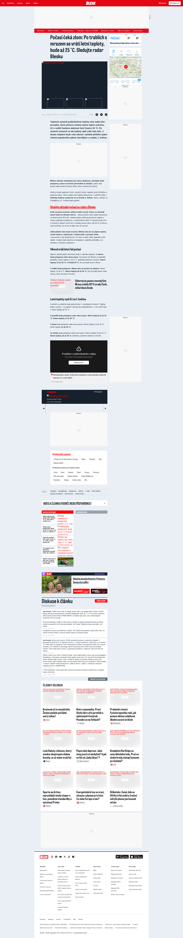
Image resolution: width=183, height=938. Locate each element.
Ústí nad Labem (59, 476)
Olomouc (96, 472)
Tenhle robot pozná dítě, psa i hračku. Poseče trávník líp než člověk (49, 561)
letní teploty (96, 491)
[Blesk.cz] (91, 3)
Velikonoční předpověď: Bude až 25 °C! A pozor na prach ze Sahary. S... (49, 529)
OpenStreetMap (130, 77)
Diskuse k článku (57, 600)
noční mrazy (79, 493)
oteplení (53, 491)
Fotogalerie (51, 392)
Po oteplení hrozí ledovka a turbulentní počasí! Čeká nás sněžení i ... (49, 551)
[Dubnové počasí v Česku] (53, 63)
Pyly (100, 459)
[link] (52, 856)
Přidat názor (101, 601)
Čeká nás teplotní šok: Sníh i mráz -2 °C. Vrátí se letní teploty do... (49, 540)
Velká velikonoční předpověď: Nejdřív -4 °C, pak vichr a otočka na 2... (49, 519)
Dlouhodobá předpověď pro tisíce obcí (124, 43)
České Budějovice (87, 476)
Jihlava (66, 480)
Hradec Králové (73, 476)
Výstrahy (92, 459)
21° (127, 38)
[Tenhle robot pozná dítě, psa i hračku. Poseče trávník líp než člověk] (65, 562)
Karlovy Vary (77, 480)
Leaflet (122, 77)
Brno (62, 472)
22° (136, 38)
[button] (122, 857)
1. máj (87, 491)
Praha (55, 472)
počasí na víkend (56, 493)
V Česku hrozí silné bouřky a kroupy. (66, 459)
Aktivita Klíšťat (58, 463)
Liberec (87, 472)
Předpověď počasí (61, 454)
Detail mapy (125, 85)
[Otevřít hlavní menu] (3, 3)
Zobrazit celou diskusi (98, 679)
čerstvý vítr (69, 493)
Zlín (86, 480)
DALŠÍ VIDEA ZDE (100, 574)
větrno (80, 491)
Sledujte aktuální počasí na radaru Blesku (73, 207)
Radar (83, 459)
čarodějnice (62, 491)
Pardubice (57, 480)
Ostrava (70, 472)
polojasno (72, 491)
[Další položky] (146, 30)
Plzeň (79, 472)
